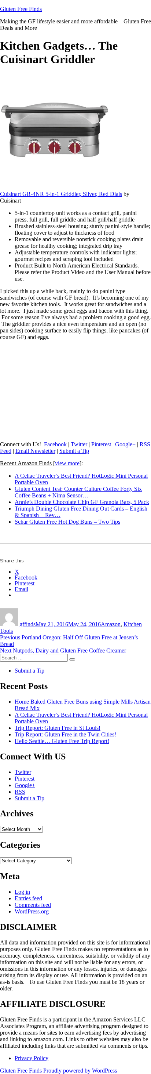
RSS (20, 792)
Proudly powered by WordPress (80, 1070)
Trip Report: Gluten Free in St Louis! (57, 728)
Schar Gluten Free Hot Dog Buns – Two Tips (67, 522)
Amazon (111, 624)
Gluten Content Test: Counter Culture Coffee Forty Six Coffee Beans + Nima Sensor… (78, 492)
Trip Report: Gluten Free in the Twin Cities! (65, 734)
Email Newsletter (35, 451)
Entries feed (28, 898)
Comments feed (33, 905)
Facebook (55, 444)
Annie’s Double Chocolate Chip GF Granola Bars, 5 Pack (82, 502)
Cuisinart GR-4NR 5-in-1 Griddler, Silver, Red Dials (61, 194)
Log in (22, 892)
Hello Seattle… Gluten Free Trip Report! (62, 741)
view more (67, 463)
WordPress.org (32, 911)
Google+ (125, 444)
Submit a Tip (74, 451)
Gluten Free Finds (21, 9)
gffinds (27, 624)
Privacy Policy (31, 1058)
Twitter (79, 444)
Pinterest (101, 444)
